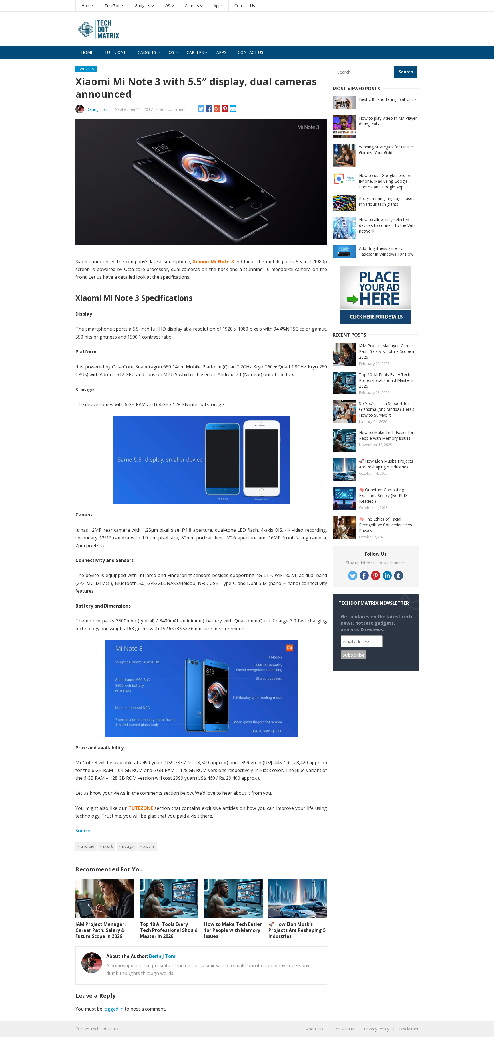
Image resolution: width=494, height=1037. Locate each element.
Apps (218, 5)
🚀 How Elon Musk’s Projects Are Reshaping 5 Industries (297, 930)
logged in (113, 1009)
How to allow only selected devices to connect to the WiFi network (387, 225)
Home (87, 5)
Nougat (128, 846)
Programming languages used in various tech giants (387, 201)
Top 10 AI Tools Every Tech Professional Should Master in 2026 (169, 930)
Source (82, 831)
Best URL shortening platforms (388, 99)
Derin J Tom (97, 109)
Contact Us (244, 5)
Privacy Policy (376, 1029)
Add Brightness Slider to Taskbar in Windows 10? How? (387, 251)
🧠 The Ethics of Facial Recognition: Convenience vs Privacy (385, 524)
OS (167, 5)
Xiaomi (149, 846)
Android (87, 846)
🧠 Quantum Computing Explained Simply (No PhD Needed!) (383, 495)
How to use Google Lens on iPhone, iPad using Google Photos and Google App (385, 181)
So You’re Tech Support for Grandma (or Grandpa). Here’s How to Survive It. (386, 409)
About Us (314, 1029)
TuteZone (114, 5)
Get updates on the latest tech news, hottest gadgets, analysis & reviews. (376, 623)
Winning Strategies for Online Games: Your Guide (386, 149)
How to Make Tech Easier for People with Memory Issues (233, 930)
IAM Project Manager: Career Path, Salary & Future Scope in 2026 (100, 930)
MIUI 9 (108, 846)
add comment (173, 109)
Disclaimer (409, 1029)
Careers (192, 5)
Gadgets (142, 5)
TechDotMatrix (104, 1029)
